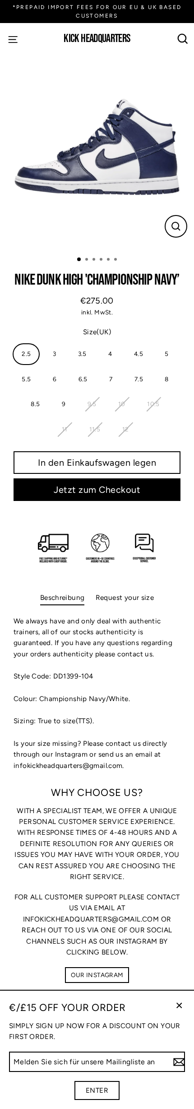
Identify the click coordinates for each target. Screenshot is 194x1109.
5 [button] (109, 260)
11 (65, 429)
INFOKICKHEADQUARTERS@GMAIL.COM (91, 919)
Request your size (125, 597)
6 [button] (116, 260)
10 (121, 403)
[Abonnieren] (178, 1062)
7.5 (138, 379)
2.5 (26, 353)
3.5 (82, 353)
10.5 (153, 403)
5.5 (26, 379)
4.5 (138, 353)
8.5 (35, 403)
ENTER (97, 1090)
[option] (97, 152)
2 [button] (87, 260)
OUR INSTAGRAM (97, 974)
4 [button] (102, 260)
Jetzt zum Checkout (97, 489)
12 (125, 429)
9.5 (92, 403)
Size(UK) (97, 332)
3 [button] (94, 260)
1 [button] (79, 259)
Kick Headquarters (97, 39)
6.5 (83, 379)
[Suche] (183, 39)
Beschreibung (62, 597)
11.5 (95, 429)
